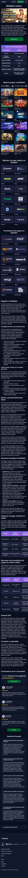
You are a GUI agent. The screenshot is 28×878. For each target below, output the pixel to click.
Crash (15, 85)
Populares (3, 85)
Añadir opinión (14, 681)
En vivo (9, 86)
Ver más (14, 729)
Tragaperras (22, 85)
